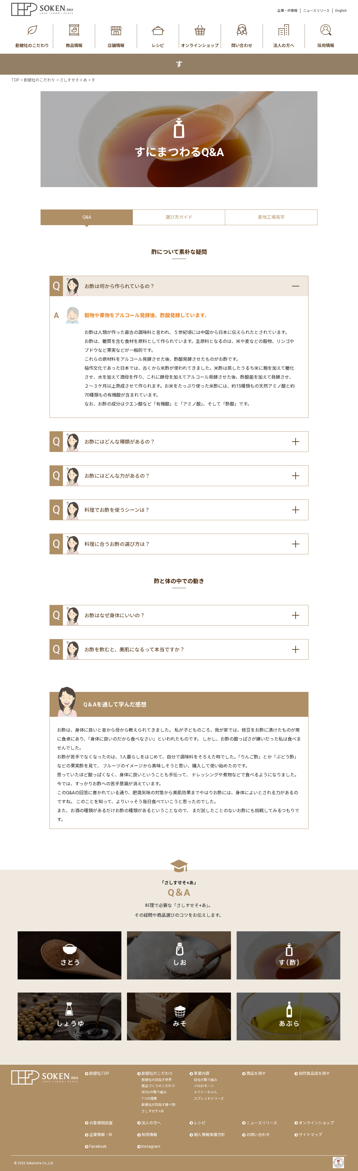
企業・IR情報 (287, 11)
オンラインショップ (316, 1123)
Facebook (98, 1146)
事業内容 (201, 1073)
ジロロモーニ (204, 1086)
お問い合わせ (258, 1134)
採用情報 (149, 1134)
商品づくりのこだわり (158, 1086)
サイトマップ (310, 1134)
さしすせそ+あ (153, 1111)
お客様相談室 (101, 1123)
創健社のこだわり (157, 1073)
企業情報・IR (100, 1134)
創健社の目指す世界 (157, 1080)
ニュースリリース (316, 11)
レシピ (200, 1123)
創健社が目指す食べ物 (158, 1105)
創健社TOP (99, 1073)
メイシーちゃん (205, 1092)
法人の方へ (151, 1123)
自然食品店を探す (314, 1073)
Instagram (151, 1146)
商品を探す (256, 1073)
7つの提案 (149, 1099)
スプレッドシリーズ (209, 1099)
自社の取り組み (205, 1080)
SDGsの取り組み (154, 1092)
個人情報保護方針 (209, 1134)
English (341, 11)
